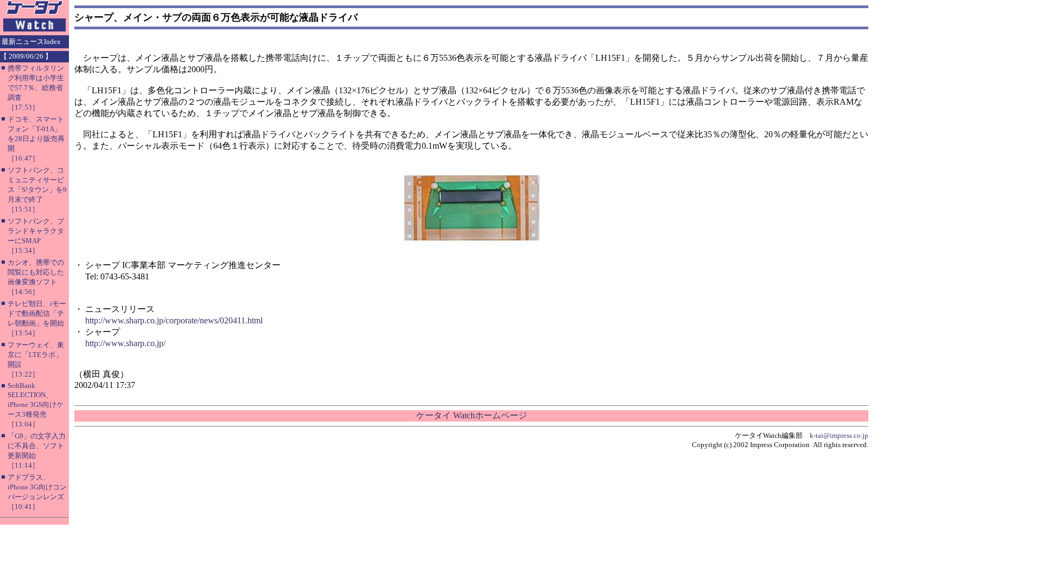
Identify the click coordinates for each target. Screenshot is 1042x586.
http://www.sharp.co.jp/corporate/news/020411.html (174, 320)
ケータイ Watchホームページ (471, 415)
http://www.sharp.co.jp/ (125, 343)
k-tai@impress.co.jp (839, 435)
